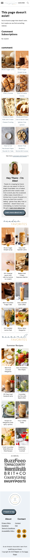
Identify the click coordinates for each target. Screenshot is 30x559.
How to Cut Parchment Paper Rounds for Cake (8, 148)
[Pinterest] (24, 531)
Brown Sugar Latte (8, 70)
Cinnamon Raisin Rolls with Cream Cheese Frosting (8, 119)
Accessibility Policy (8, 531)
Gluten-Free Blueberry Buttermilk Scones (22, 148)
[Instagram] (19, 536)
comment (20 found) (20, 156)
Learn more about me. (17, 208)
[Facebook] (19, 531)
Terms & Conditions (8, 528)
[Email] (24, 536)
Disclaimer (5, 526)
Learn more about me (13, 212)
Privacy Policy (6, 523)
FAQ (16, 526)
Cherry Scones (8, 93)
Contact (18, 523)
